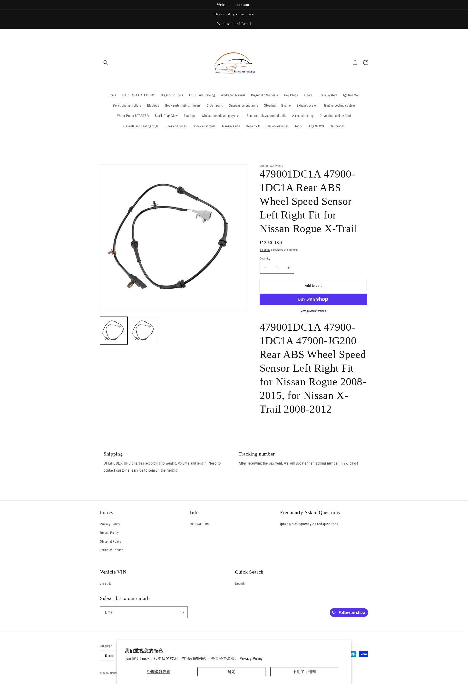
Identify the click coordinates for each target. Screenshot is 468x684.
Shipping (265, 250)
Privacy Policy (251, 658)
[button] (105, 62)
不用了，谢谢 (304, 671)
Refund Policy (109, 532)
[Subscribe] (182, 612)
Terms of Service (111, 550)
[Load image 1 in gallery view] (113, 330)
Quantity (265, 258)
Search (240, 583)
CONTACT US (199, 524)
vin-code (106, 583)
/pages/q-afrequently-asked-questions (309, 523)
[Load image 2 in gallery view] (143, 330)
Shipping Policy (110, 541)
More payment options (313, 311)
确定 (231, 671)
